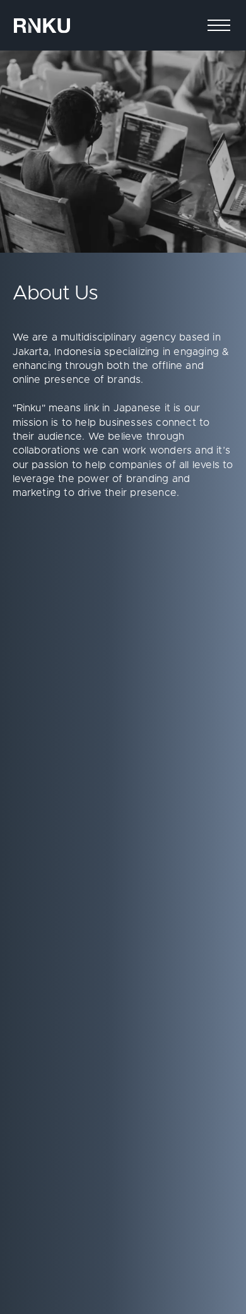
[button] (219, 25)
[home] (42, 25)
